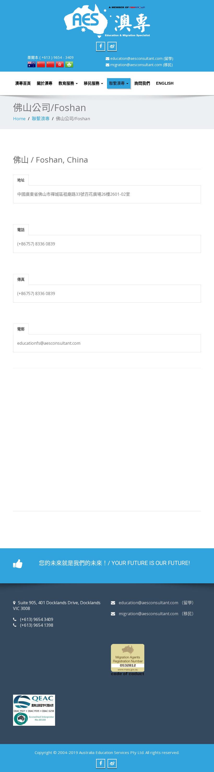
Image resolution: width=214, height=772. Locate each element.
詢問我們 (142, 83)
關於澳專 (44, 83)
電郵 (21, 328)
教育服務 (66, 83)
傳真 (21, 279)
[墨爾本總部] (31, 63)
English (165, 83)
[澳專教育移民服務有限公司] (107, 19)
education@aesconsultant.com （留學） (157, 603)
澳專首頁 (23, 83)
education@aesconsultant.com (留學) (141, 58)
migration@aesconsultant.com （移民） (157, 614)
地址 (21, 179)
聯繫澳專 (117, 83)
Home (19, 119)
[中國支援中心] (50, 63)
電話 (21, 229)
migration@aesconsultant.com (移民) (141, 64)
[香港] (60, 63)
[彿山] (41, 63)
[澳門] (69, 63)
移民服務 (92, 83)
